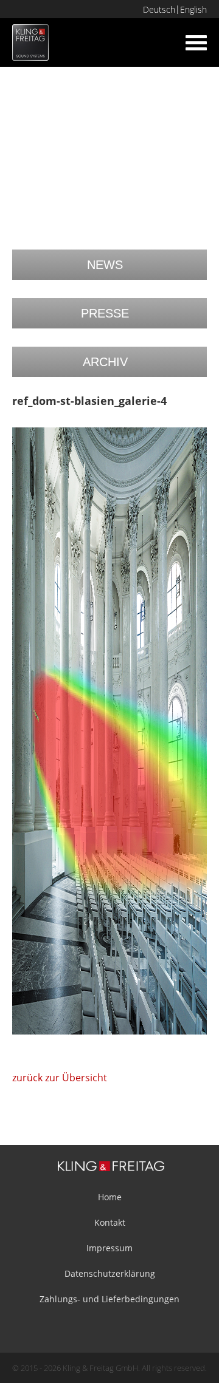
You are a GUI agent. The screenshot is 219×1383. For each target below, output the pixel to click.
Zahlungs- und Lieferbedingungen (109, 1299)
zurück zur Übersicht (59, 1077)
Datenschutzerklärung (109, 1273)
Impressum (109, 1248)
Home (110, 1197)
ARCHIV (105, 362)
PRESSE (105, 313)
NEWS (105, 264)
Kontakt (109, 1222)
